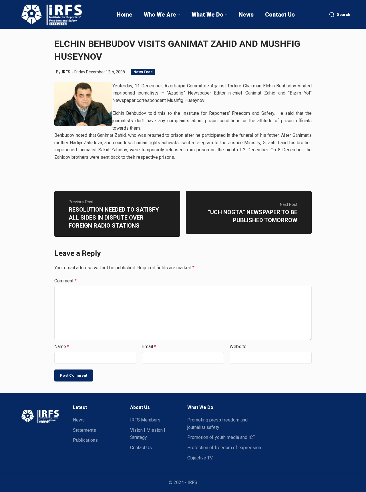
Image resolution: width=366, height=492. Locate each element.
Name (61, 346)
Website (238, 346)
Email (149, 346)
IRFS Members (145, 420)
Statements (84, 430)
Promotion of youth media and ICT (221, 437)
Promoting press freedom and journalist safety (217, 423)
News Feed (143, 72)
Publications (85, 440)
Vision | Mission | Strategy (147, 433)
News (79, 420)
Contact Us (141, 447)
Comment (65, 281)
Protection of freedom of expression (224, 447)
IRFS (66, 72)
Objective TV (200, 458)
